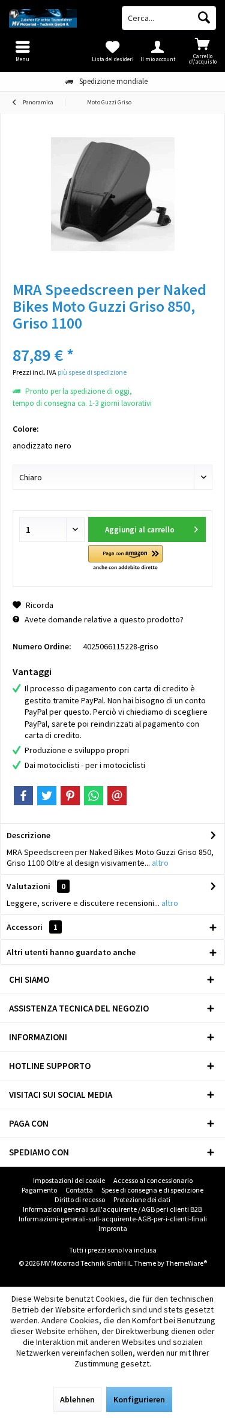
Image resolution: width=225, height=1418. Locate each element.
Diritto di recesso (80, 1199)
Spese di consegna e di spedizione (152, 1189)
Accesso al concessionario (153, 1180)
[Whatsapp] (93, 795)
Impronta (112, 1228)
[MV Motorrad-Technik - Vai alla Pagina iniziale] (56, 18)
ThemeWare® (186, 1263)
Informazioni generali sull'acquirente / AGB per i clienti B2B (112, 1209)
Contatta (79, 1189)
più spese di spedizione (92, 372)
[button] (125, 558)
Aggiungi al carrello (140, 530)
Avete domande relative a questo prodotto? (103, 619)
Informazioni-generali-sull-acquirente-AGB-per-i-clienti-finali (113, 1218)
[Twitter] (46, 795)
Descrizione (28, 835)
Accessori (32, 927)
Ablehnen (77, 1399)
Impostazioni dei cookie (69, 1180)
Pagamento (39, 1189)
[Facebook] (23, 795)
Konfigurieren (139, 1399)
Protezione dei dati (141, 1199)
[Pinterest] (70, 795)
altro (159, 862)
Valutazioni (28, 886)
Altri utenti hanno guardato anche (71, 952)
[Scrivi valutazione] (112, 339)
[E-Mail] (117, 795)
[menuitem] (202, 51)
